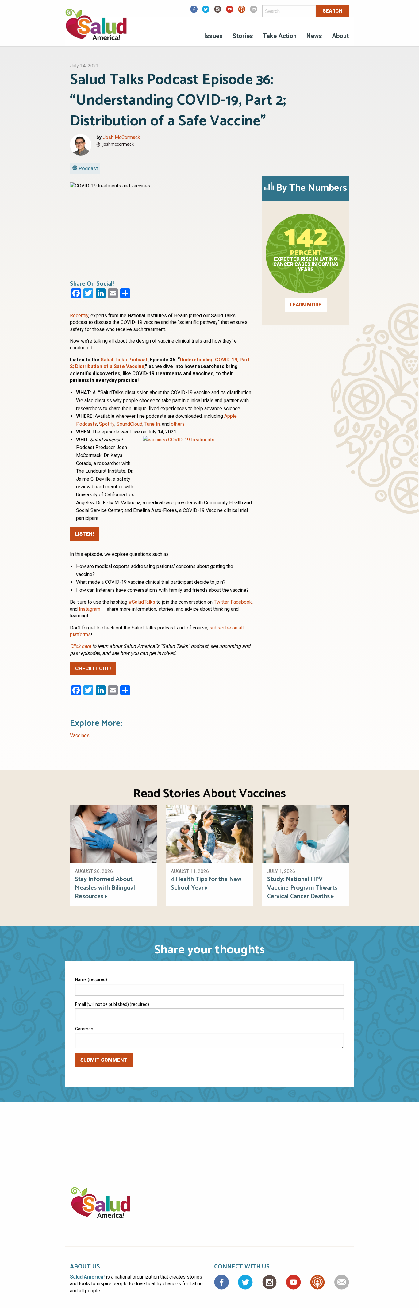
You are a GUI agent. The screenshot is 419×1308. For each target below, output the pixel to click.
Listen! (84, 534)
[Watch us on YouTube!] (229, 11)
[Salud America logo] (96, 28)
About (340, 36)
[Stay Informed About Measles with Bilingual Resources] (113, 834)
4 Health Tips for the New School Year (206, 883)
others (178, 424)
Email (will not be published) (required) (112, 1004)
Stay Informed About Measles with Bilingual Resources (105, 888)
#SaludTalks (142, 602)
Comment (85, 1028)
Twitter (221, 602)
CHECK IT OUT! (93, 668)
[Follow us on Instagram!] (217, 11)
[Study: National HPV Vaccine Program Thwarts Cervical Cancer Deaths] (305, 834)
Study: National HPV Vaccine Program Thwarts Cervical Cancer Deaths (302, 888)
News (314, 36)
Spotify (106, 424)
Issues (213, 36)
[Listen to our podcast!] (241, 11)
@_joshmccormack (115, 144)
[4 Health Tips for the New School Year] (209, 834)
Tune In (152, 424)
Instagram (89, 609)
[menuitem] (213, 37)
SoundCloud (129, 424)
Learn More (305, 305)
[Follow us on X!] (206, 11)
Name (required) (91, 979)
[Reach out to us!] (253, 11)
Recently (79, 315)
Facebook (241, 602)
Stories (243, 36)
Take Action (280, 36)
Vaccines (80, 735)
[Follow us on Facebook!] (194, 11)
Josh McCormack (121, 137)
